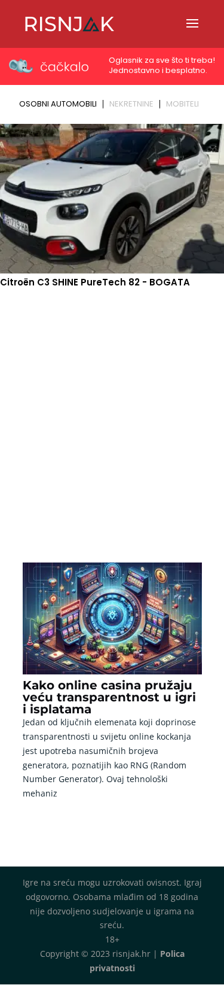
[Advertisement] (112, 408)
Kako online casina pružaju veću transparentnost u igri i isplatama (109, 697)
